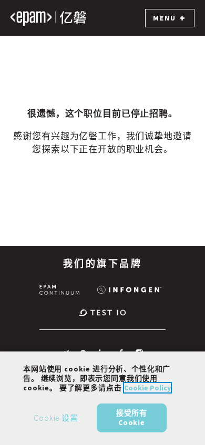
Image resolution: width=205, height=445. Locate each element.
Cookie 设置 (56, 418)
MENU (164, 18)
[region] (102, 398)
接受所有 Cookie (131, 417)
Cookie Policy (147, 387)
